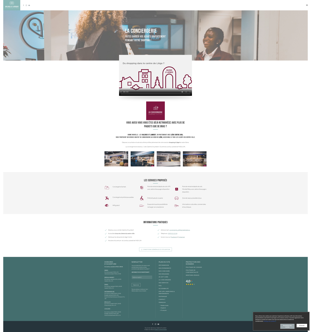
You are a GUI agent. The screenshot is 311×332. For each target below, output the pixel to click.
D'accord (301, 325)
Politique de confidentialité (192, 271)
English (163, 308)
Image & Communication (160, 329)
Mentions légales (192, 275)
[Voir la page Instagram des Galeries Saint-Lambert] (26, 5)
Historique (163, 296)
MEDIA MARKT (109, 277)
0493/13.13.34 (172, 233)
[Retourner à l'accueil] (11, 5)
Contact (162, 299)
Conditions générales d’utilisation (156, 249)
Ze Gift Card (163, 277)
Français (162, 302)
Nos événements (165, 268)
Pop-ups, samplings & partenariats (167, 292)
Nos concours (164, 271)
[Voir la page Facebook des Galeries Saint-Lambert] (23, 5)
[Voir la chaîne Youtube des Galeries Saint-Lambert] (29, 5)
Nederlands (165, 305)
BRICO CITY (107, 302)
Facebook (174, 237)
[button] (307, 5)
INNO (106, 270)
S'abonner (136, 285)
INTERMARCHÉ (109, 291)
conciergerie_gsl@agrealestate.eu (179, 230)
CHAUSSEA (107, 308)
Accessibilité (164, 288)
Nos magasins (164, 274)
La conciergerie (165, 279)
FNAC (106, 284)
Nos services (163, 282)
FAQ (160, 285)
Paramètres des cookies (287, 326)
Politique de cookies (194, 267)
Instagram (182, 237)
